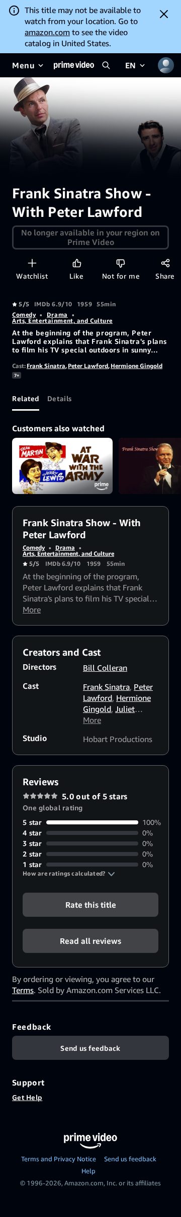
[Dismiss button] (164, 14)
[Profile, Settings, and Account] (166, 65)
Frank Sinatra (46, 366)
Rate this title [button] (90, 905)
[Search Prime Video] (106, 65)
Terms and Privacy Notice (58, 1159)
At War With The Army (62, 466)
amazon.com (47, 32)
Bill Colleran (105, 668)
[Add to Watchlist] (32, 263)
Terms (23, 990)
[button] (69, 874)
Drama (57, 314)
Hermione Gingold (136, 366)
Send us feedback (130, 1159)
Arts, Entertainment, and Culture (62, 320)
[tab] (25, 399)
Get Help (27, 1097)
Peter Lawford (88, 366)
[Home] (74, 65)
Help (88, 1171)
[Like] (76, 263)
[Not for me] (120, 263)
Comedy (24, 314)
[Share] (165, 263)
